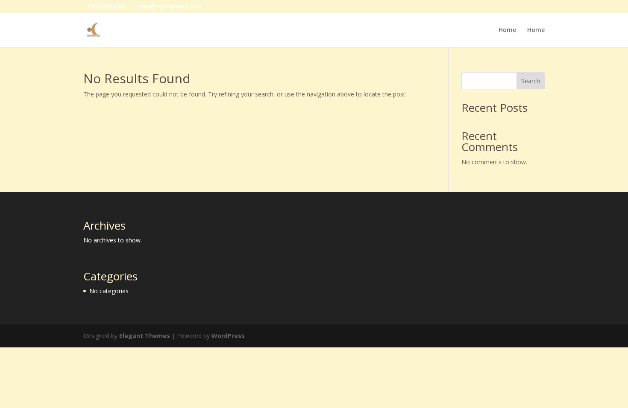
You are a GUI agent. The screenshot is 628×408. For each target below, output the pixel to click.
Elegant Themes (144, 336)
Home (507, 30)
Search (530, 81)
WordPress (228, 336)
